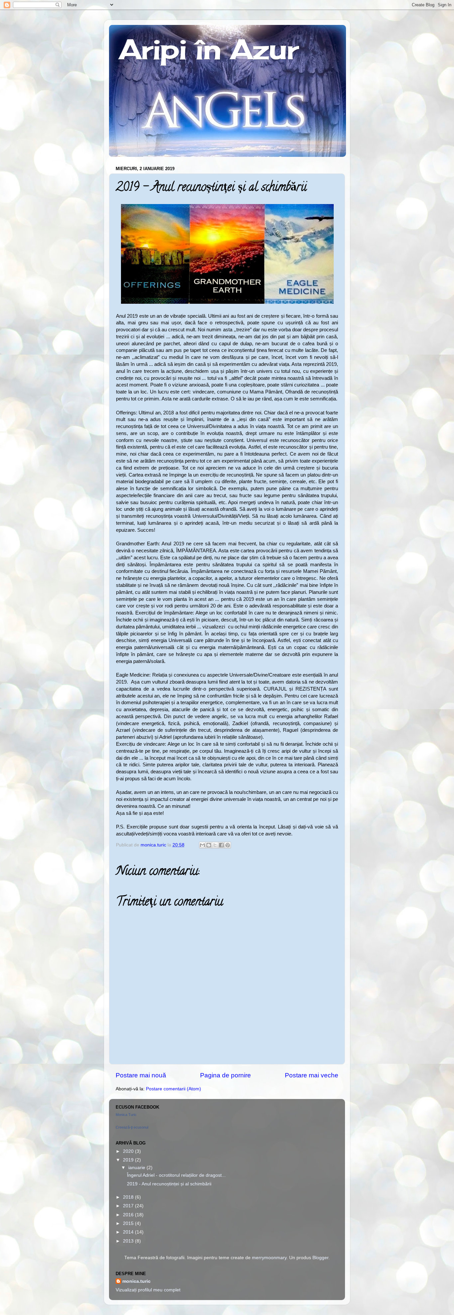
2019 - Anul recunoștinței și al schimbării (169, 1183)
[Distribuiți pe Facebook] (221, 845)
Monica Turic (126, 1115)
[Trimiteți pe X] (215, 845)
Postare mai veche (311, 1075)
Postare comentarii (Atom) (173, 1088)
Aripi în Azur (208, 49)
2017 (129, 1205)
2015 (129, 1223)
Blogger (320, 1257)
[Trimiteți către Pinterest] (227, 845)
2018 (129, 1197)
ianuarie (137, 1167)
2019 (129, 1159)
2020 (129, 1151)
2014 (129, 1232)
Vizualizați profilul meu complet (148, 1289)
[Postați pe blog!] (208, 845)
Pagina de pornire (225, 1075)
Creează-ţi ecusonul (132, 1127)
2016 (129, 1214)
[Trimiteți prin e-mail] (202, 845)
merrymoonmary (269, 1257)
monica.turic (136, 1281)
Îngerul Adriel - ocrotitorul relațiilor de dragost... (176, 1175)
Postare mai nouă (141, 1075)
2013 (129, 1241)
